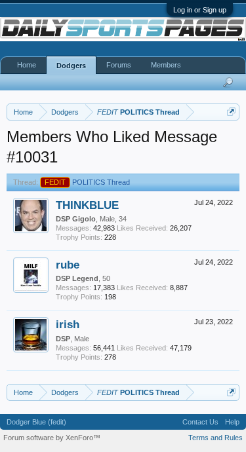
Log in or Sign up (199, 10)
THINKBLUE (87, 205)
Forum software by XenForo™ (51, 438)
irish (67, 324)
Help (232, 422)
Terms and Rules (215, 438)
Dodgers (71, 65)
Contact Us (200, 422)
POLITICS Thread (87, 182)
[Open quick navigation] (231, 111)
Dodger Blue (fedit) (36, 422)
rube (67, 264)
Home (26, 65)
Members (166, 65)
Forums (118, 65)
